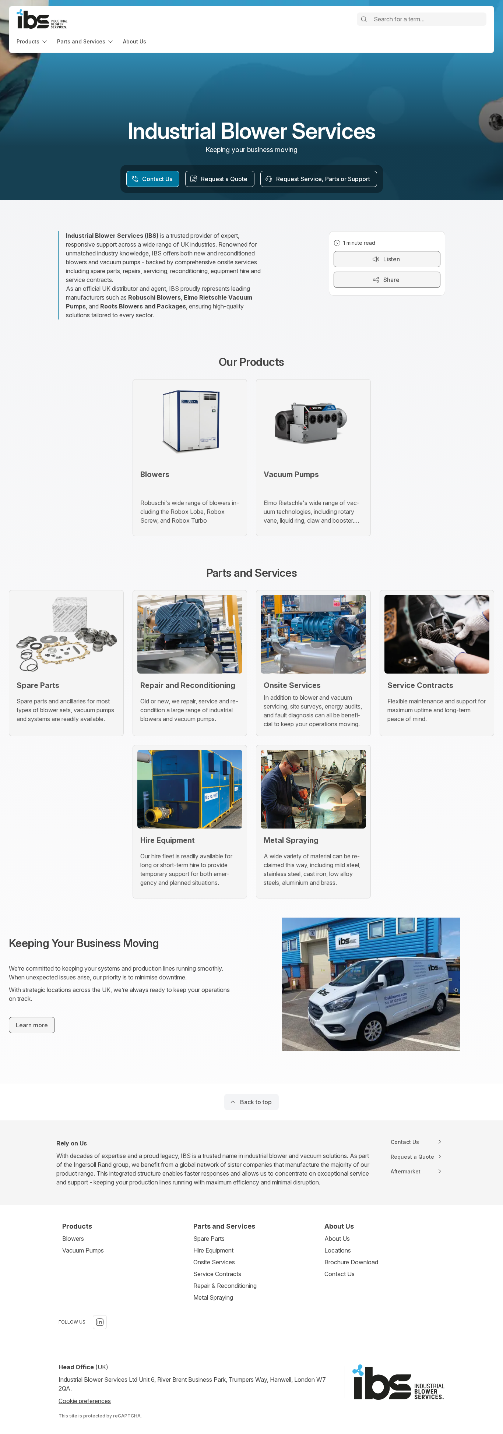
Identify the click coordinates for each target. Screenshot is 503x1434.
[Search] (363, 19)
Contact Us (339, 1274)
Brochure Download (351, 1262)
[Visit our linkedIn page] (100, 1322)
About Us (337, 1238)
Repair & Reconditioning (225, 1285)
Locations (337, 1250)
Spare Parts (209, 1238)
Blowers (73, 1238)
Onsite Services (214, 1262)
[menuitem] (32, 41)
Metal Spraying (213, 1297)
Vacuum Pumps (83, 1250)
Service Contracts (217, 1274)
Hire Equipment (213, 1250)
